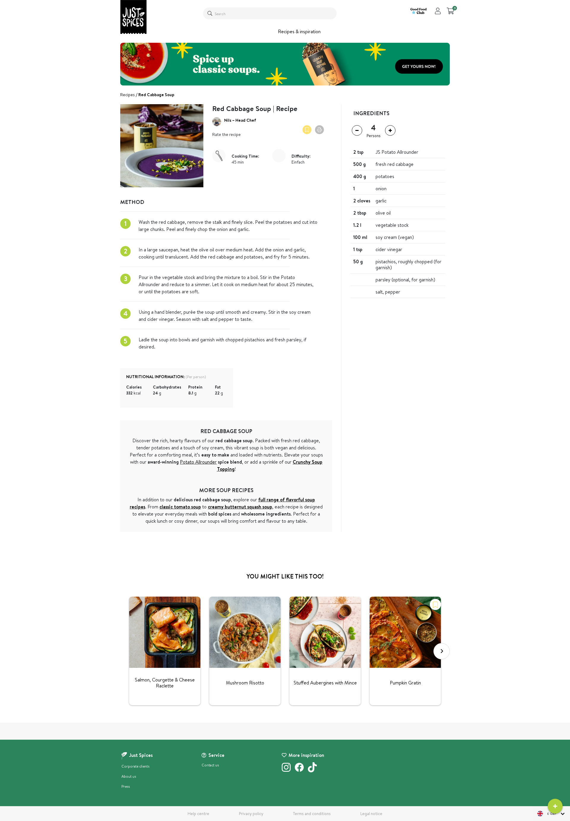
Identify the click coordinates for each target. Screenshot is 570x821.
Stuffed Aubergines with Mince (325, 682)
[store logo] (133, 17)
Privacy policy (251, 814)
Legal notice (371, 814)
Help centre (198, 814)
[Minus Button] (357, 130)
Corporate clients (135, 766)
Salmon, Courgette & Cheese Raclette (165, 682)
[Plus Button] (390, 130)
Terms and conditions (312, 814)
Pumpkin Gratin (405, 682)
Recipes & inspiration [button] (299, 31)
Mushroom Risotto (245, 682)
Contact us (210, 765)
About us (128, 776)
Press (125, 786)
